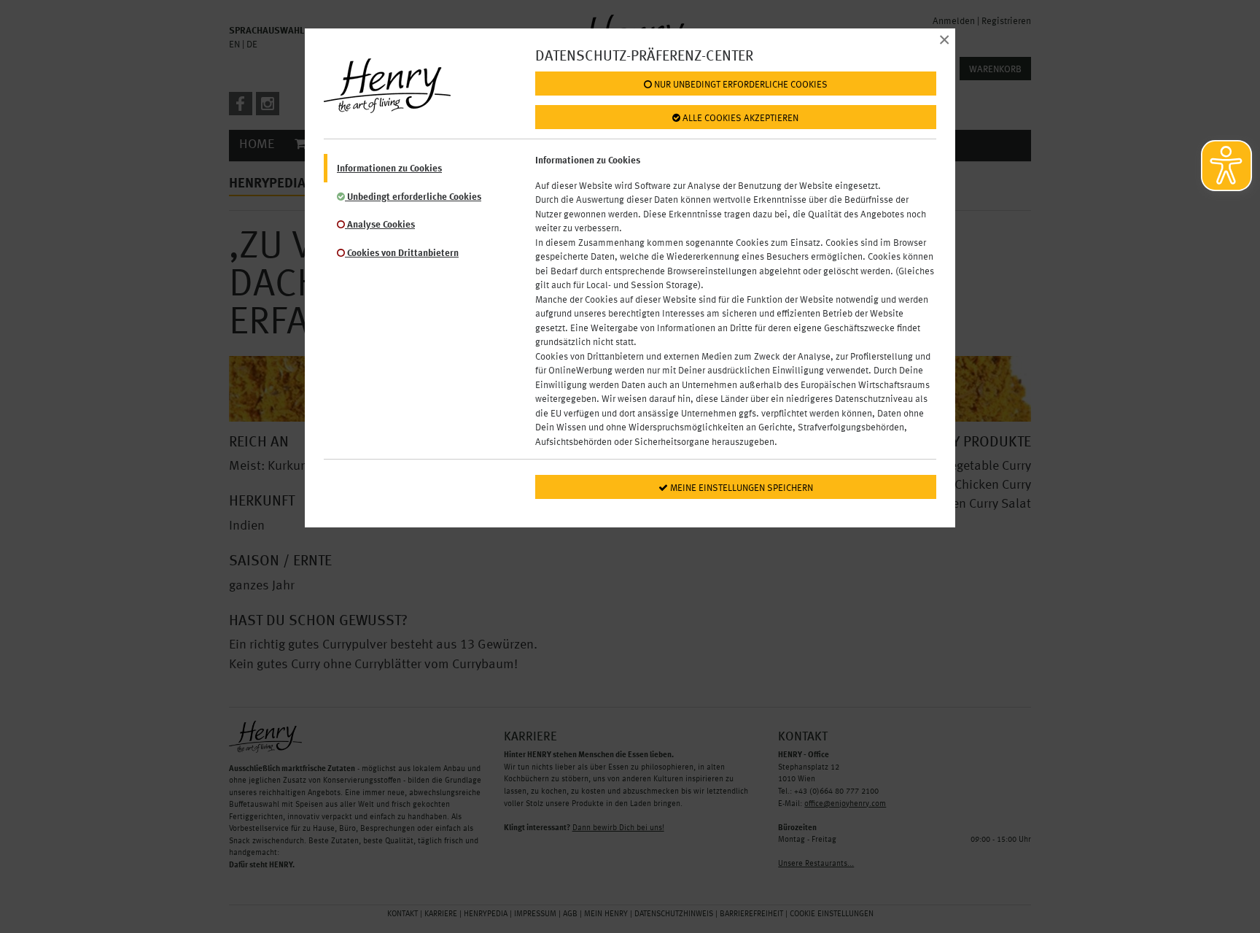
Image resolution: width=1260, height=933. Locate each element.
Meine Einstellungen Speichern (740, 488)
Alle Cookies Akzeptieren (739, 118)
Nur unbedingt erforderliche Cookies (740, 85)
